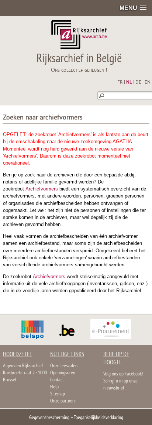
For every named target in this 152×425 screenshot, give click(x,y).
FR (120, 82)
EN (148, 82)
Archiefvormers (41, 189)
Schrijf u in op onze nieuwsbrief (120, 385)
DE (138, 82)
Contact (57, 380)
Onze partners (63, 401)
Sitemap (57, 394)
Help (54, 387)
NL (129, 82)
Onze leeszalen (63, 366)
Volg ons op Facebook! (123, 374)
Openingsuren (62, 373)
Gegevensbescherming (49, 417)
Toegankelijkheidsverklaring (98, 417)
